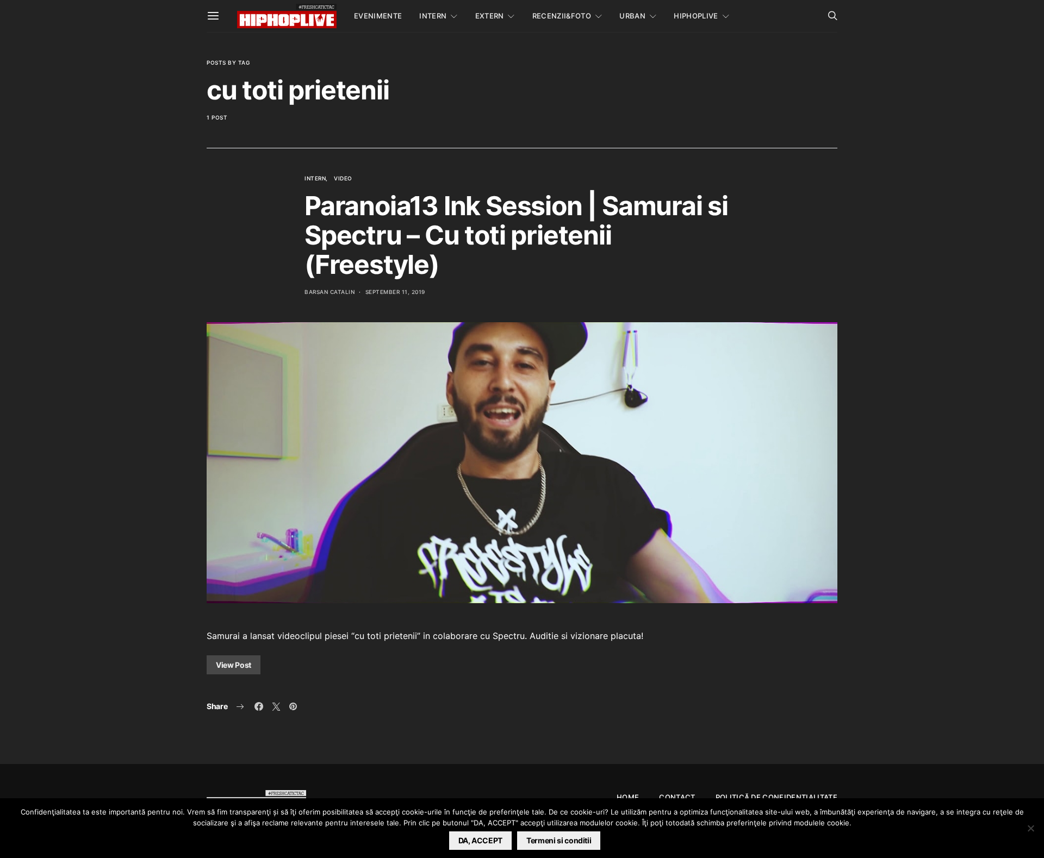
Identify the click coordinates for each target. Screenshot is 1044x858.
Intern (432, 15)
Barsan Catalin (329, 292)
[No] (1030, 828)
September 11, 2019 (395, 292)
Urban (632, 15)
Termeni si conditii (558, 840)
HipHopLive (696, 15)
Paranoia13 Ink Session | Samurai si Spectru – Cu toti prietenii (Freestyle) (516, 235)
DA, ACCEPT (480, 840)
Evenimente (378, 15)
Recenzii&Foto (561, 15)
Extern (489, 15)
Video (343, 178)
